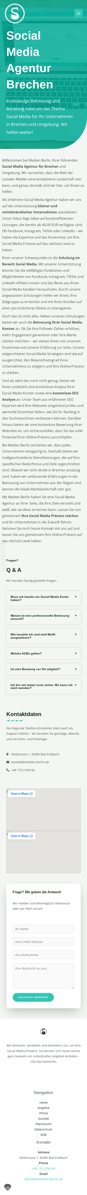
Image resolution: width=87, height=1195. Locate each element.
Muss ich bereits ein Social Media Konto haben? (40, 598)
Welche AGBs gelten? (26, 653)
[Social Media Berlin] (14, 13)
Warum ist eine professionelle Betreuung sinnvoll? (40, 617)
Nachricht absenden (33, 997)
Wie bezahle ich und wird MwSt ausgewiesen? (33, 636)
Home (43, 1102)
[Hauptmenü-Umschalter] (78, 13)
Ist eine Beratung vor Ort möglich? (35, 669)
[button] (43, 598)
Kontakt (43, 1119)
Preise (43, 1113)
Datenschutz (43, 1129)
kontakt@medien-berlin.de (44, 1179)
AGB (43, 1135)
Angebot (43, 1108)
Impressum (43, 1124)
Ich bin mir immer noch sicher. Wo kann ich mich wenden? (42, 686)
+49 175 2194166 (43, 1168)
